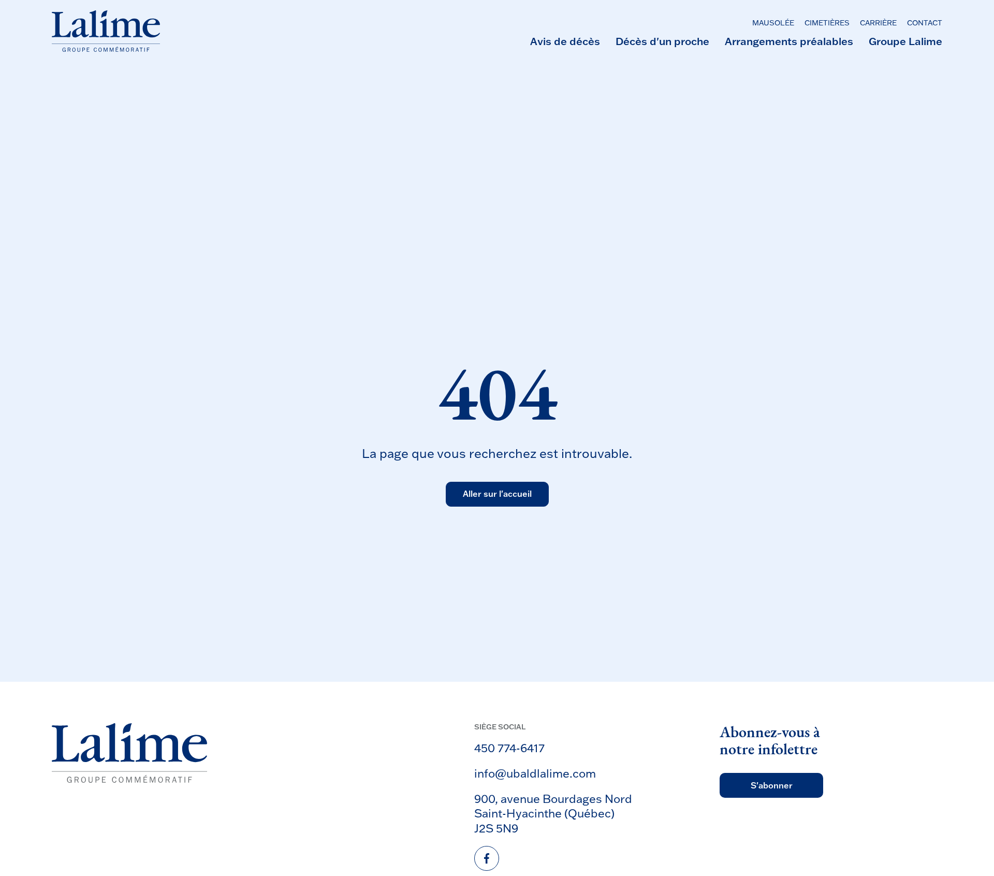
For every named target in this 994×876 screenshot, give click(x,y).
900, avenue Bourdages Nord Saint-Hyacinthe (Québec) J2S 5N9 (553, 813)
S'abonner (772, 785)
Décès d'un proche (662, 41)
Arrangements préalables (789, 41)
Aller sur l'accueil (497, 494)
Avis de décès (565, 41)
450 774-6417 (509, 747)
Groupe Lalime (905, 41)
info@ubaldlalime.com (535, 773)
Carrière (878, 23)
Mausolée (773, 23)
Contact (924, 23)
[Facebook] (486, 858)
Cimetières (827, 23)
